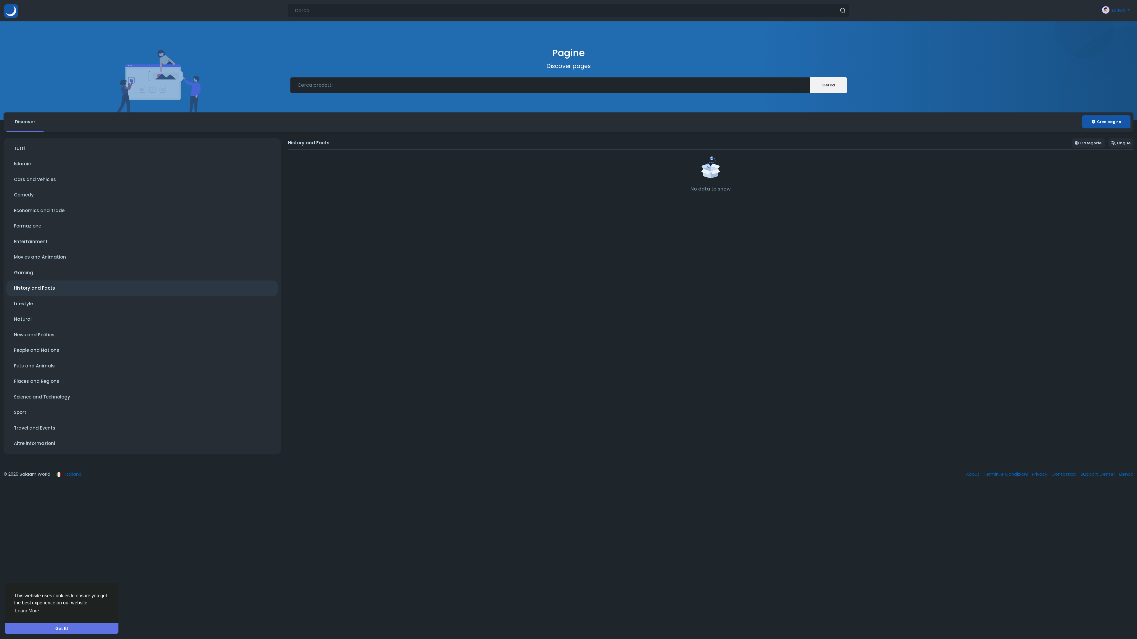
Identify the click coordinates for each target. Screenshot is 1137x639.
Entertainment (31, 241)
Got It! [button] (61, 628)
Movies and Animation (40, 257)
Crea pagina (1109, 121)
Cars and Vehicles (35, 179)
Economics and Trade (39, 210)
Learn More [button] (27, 610)
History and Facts (34, 288)
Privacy (1040, 474)
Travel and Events (34, 428)
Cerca (828, 85)
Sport (20, 412)
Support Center (1098, 474)
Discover (25, 122)
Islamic (22, 164)
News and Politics (34, 335)
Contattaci (1064, 474)
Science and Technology (42, 397)
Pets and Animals (34, 366)
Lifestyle (23, 304)
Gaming (23, 273)
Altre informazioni (34, 443)
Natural (23, 319)
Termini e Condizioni (1006, 474)
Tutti (19, 148)
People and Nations (36, 350)
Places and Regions (36, 381)
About (973, 474)
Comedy (24, 195)
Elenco (1126, 474)
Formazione (27, 226)
